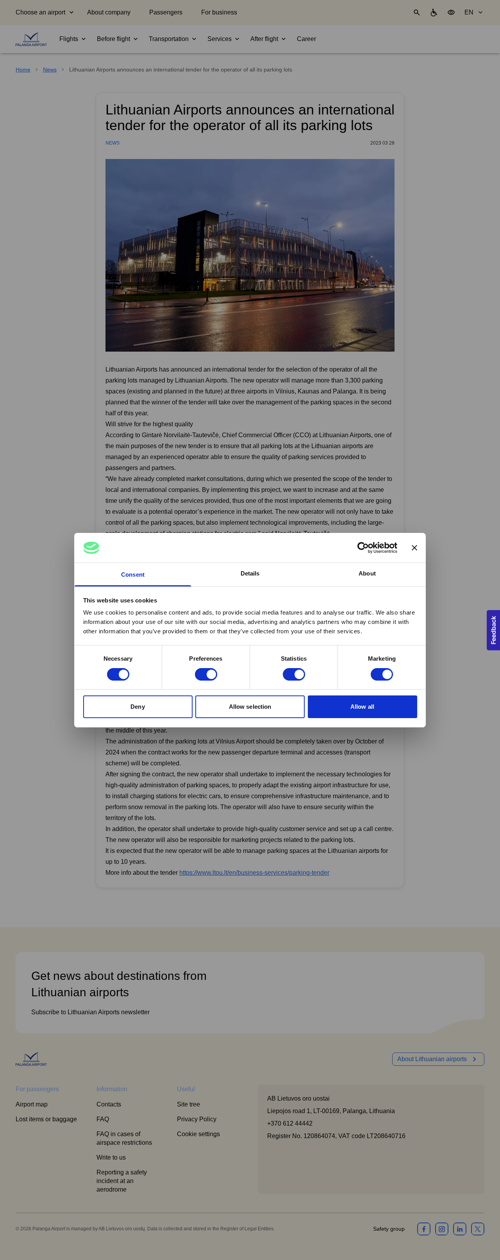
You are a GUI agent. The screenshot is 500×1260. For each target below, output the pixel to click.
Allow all (362, 706)
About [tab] (367, 573)
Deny (137, 706)
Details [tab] (250, 573)
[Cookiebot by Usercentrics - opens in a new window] (363, 548)
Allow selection (250, 706)
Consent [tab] (133, 574)
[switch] (206, 674)
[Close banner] (414, 547)
